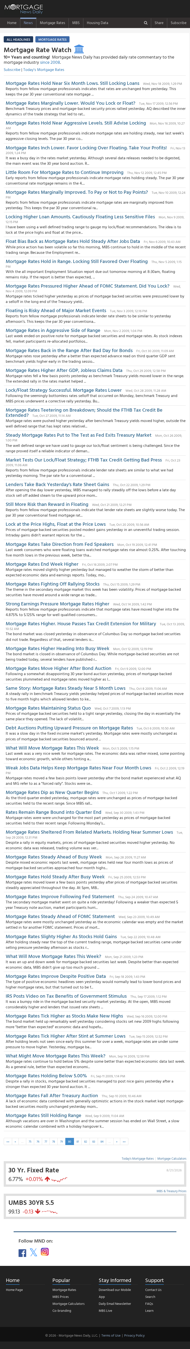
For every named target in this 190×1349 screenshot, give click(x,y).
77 (46, 1141)
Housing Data (97, 23)
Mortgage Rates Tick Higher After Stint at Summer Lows (65, 1035)
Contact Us (153, 1289)
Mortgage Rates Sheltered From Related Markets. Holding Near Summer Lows (89, 831)
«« (7, 1141)
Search (150, 1296)
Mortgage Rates (52, 23)
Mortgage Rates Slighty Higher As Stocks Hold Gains (61, 936)
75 (30, 1141)
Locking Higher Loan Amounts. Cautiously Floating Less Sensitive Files (80, 216)
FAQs (149, 1303)
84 (101, 1141)
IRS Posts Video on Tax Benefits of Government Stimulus (67, 995)
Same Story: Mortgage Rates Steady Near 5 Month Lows (65, 687)
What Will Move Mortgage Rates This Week (52, 747)
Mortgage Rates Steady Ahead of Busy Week (54, 856)
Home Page (14, 1289)
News (28, 23)
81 (77, 1141)
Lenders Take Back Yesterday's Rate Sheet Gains (57, 484)
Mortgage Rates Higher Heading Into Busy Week (57, 648)
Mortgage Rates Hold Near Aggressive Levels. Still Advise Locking (76, 122)
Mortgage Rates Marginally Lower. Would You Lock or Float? (70, 102)
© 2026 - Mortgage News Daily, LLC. (71, 1335)
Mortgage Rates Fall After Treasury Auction (52, 1095)
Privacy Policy (134, 1335)
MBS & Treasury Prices (171, 1190)
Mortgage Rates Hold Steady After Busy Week (55, 876)
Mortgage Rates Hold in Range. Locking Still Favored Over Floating (77, 261)
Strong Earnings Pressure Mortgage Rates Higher (57, 603)
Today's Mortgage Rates (43, 69)
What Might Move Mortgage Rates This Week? (56, 1055)
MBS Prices (60, 1296)
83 (93, 1141)
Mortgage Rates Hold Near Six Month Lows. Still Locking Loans (72, 83)
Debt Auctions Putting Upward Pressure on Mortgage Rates (69, 727)
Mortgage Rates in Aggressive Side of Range (53, 330)
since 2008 (50, 62)
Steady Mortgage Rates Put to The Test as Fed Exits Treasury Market (78, 434)
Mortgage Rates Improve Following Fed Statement (60, 896)
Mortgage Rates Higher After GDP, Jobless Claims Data (64, 370)
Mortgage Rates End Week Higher (42, 563)
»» (124, 1141)
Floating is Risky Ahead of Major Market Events (56, 310)
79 (61, 1141)
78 (53, 1141)
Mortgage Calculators (171, 1158)
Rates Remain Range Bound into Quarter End (53, 812)
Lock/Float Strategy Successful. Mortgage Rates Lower (64, 390)
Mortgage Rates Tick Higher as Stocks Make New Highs (64, 1015)
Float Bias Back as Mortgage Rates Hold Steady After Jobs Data (73, 241)
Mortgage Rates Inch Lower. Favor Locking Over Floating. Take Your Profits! (86, 147)
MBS (76, 23)
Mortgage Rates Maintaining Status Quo (48, 707)
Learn (149, 1310)
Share (159, 23)
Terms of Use (110, 1335)
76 (38, 1141)
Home (12, 23)
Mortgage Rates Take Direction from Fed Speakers (60, 544)
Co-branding (61, 1310)
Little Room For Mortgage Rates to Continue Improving (64, 172)
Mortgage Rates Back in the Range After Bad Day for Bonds (69, 350)
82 (85, 1141)
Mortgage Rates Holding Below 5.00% (46, 1075)
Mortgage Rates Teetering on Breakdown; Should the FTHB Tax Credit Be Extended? (84, 412)
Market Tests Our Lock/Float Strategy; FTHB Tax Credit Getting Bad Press (84, 459)
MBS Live (105, 1310)
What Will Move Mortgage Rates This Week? (53, 956)
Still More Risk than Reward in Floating (47, 504)
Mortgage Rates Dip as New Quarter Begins (52, 792)
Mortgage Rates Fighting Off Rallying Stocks (52, 583)
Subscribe (179, 23)
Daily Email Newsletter (115, 1303)
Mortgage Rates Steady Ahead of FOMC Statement (60, 916)
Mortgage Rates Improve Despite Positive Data (56, 976)
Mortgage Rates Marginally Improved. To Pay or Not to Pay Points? (77, 192)
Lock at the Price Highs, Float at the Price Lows (56, 523)
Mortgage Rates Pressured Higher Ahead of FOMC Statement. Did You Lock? (87, 285)
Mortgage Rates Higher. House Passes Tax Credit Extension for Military (81, 623)
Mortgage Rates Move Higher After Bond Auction (58, 668)
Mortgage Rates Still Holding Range (43, 1115)
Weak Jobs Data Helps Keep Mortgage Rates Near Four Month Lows (78, 767)
